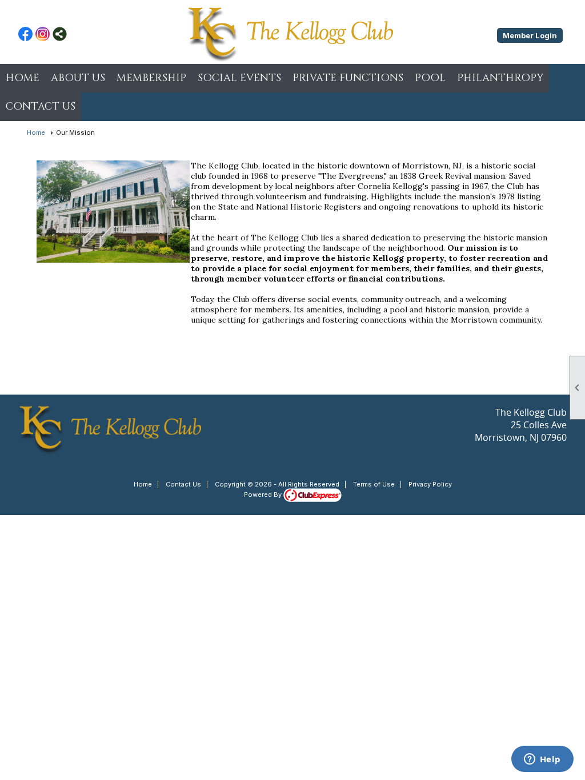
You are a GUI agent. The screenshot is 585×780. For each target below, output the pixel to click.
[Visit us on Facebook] (25, 35)
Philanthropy (500, 78)
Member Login (530, 35)
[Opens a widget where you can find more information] (542, 760)
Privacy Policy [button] (430, 484)
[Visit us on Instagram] (42, 35)
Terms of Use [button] (374, 484)
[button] (78, 78)
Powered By (263, 494)
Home (22, 78)
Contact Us (183, 484)
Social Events (239, 78)
